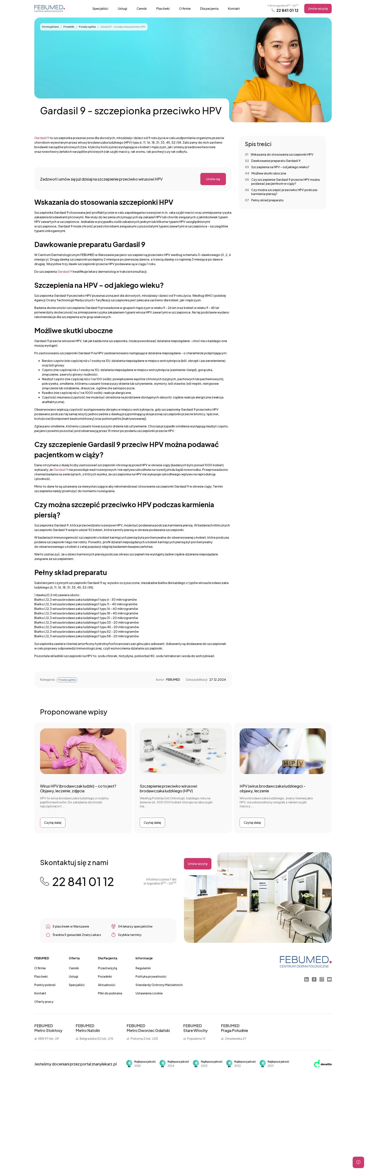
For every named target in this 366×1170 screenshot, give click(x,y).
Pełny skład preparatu (267, 200)
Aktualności (106, 985)
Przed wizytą (107, 968)
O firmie (185, 8)
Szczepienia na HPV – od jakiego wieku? (280, 167)
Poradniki (69, 26)
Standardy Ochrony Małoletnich (159, 985)
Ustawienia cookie (149, 993)
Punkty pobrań (44, 985)
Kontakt (234, 8)
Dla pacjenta (209, 8)
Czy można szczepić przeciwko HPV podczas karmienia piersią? (284, 192)
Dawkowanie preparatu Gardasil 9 (275, 161)
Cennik (142, 8)
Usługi (122, 8)
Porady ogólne (87, 26)
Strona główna (50, 26)
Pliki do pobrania (110, 993)
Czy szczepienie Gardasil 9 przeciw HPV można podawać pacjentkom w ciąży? (285, 182)
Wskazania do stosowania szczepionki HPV (282, 154)
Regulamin (143, 968)
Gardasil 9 (41, 138)
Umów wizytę (318, 8)
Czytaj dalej (52, 823)
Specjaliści (100, 8)
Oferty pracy (43, 1002)
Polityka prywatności (151, 976)
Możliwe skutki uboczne (268, 173)
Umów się (213, 179)
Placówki (163, 8)
